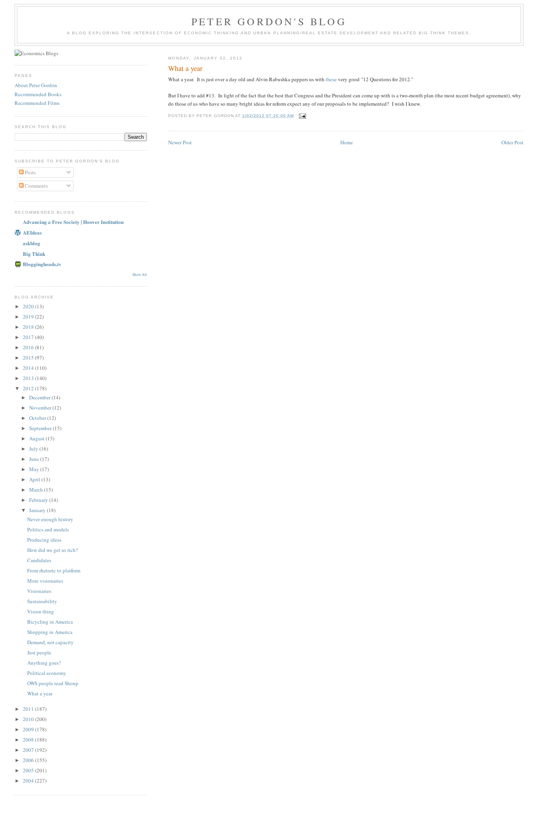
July (34, 448)
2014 (29, 367)
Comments (36, 185)
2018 (29, 326)
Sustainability (42, 601)
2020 (29, 306)
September (41, 428)
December (40, 397)
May (34, 469)
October (38, 417)
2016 (29, 347)
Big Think (34, 253)
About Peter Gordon (36, 85)
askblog (31, 243)
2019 (29, 316)
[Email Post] (302, 116)
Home (346, 142)
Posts (30, 172)
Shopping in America (49, 632)
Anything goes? (44, 662)
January (38, 510)
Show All (139, 274)
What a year (185, 68)
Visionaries (39, 590)
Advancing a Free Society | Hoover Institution (73, 222)
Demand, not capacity (50, 642)
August (37, 438)
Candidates (39, 560)
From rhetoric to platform (53, 570)
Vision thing (40, 611)
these (331, 79)
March (36, 489)
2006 (29, 760)
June (34, 458)
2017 (29, 337)
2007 (29, 749)
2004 (29, 780)
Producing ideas (44, 539)
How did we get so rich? (52, 550)
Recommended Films (37, 102)
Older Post (512, 142)
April (35, 479)
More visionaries (45, 580)
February (39, 499)
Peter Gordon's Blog (269, 21)
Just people (39, 652)
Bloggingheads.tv (42, 264)
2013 (29, 378)
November (40, 407)
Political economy (46, 672)
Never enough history (50, 519)
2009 (29, 729)
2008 (29, 739)
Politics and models (48, 529)
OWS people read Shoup (52, 683)
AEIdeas (32, 232)
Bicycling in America (50, 621)
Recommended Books (38, 94)
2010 (29, 719)
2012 (29, 388)
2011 (29, 708)
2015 (29, 357)
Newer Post (180, 142)
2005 (29, 770)
